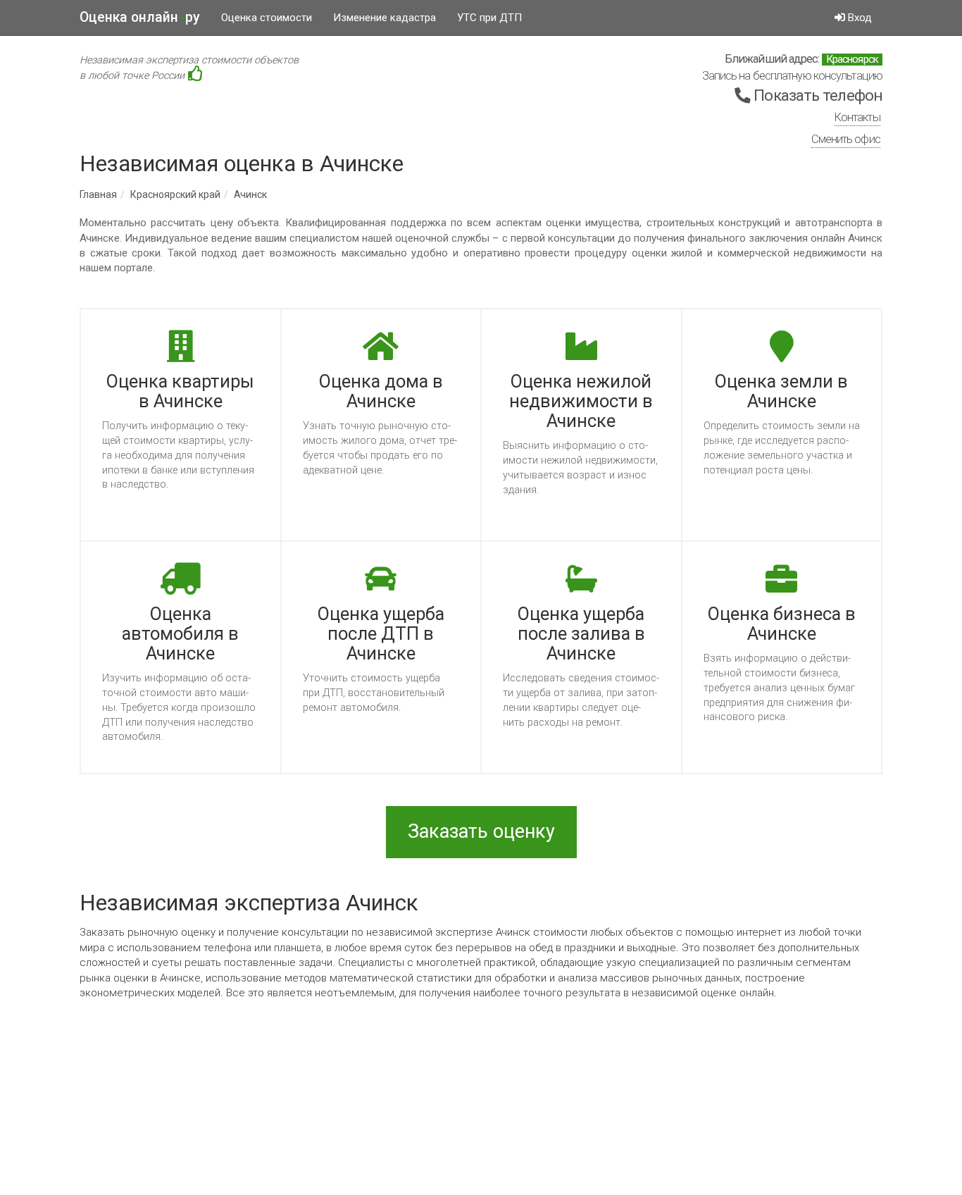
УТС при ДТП (489, 17)
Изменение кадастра (384, 17)
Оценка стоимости (266, 17)
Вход (858, 17)
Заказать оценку (481, 831)
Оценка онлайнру (140, 17)
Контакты (857, 117)
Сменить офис (845, 139)
